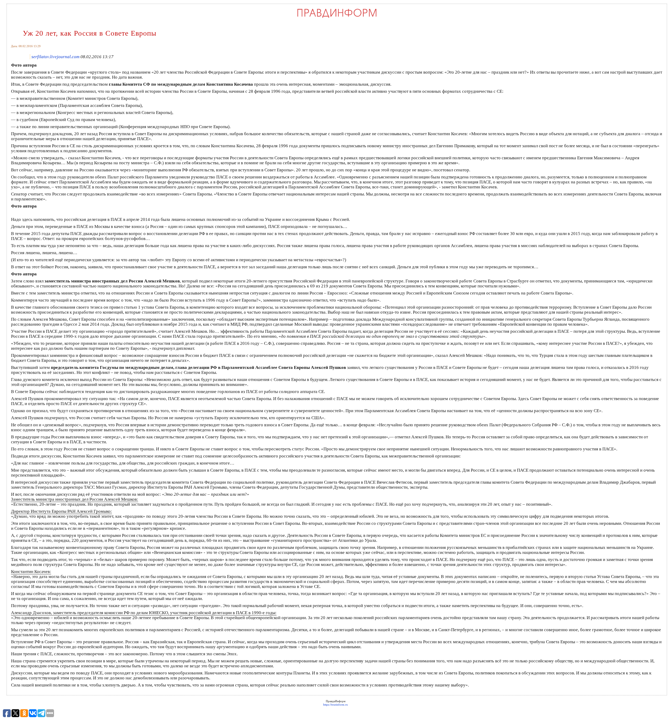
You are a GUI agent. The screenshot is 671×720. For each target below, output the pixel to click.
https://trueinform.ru (335, 704)
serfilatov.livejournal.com (55, 56)
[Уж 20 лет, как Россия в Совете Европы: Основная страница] (337, 17)
